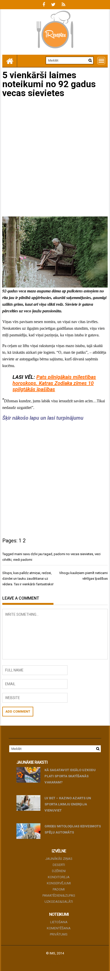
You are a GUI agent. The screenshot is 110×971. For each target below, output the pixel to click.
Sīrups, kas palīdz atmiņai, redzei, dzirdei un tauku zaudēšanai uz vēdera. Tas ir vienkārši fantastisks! (27, 578)
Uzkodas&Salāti (59, 902)
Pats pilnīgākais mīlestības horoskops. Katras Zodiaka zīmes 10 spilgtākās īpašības (54, 383)
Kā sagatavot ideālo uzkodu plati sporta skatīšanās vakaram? (70, 776)
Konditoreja (59, 877)
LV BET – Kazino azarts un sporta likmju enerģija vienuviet (68, 804)
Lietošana (59, 922)
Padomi (59, 889)
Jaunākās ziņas (58, 859)
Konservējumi (59, 883)
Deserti (59, 865)
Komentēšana (59, 928)
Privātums (59, 934)
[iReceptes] (9, 61)
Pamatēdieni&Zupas (58, 895)
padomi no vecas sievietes (73, 554)
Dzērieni (59, 871)
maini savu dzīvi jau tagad (33, 554)
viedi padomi (22, 560)
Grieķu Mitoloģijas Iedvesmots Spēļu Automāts (73, 829)
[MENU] (101, 60)
